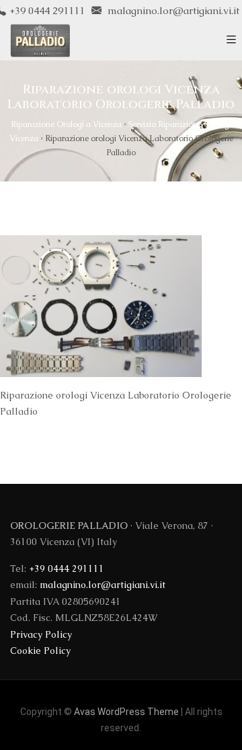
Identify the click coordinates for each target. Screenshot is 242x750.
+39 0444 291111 (66, 568)
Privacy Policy (41, 634)
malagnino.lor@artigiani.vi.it (172, 10)
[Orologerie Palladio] (40, 40)
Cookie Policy (40, 650)
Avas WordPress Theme (126, 711)
